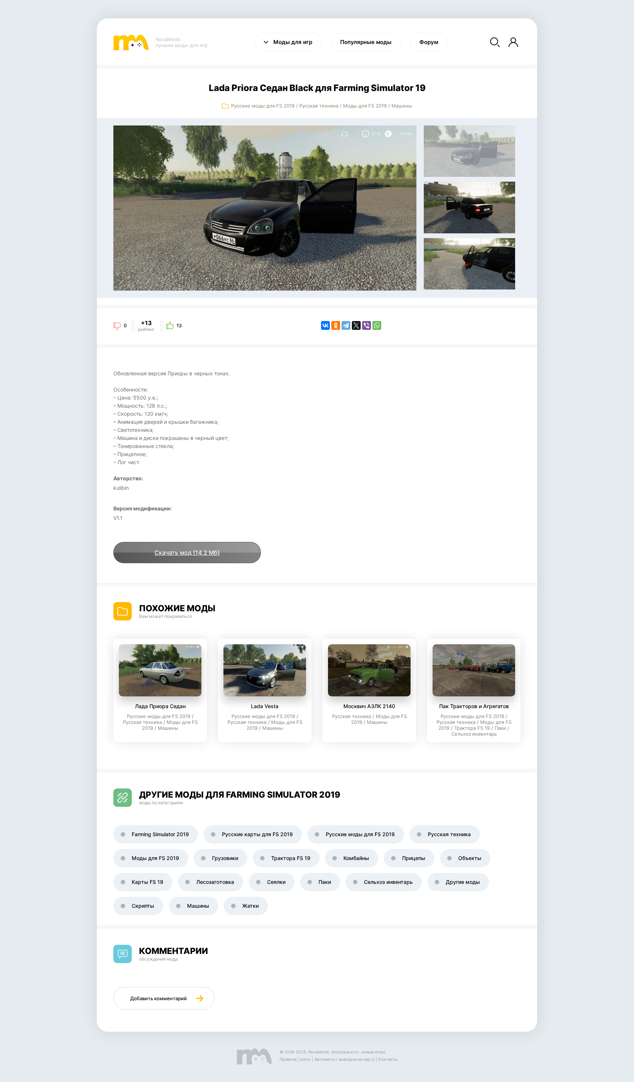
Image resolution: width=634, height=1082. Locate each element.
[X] (356, 325)
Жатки (250, 906)
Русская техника (318, 106)
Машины (401, 106)
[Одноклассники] (335, 325)
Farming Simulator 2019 (160, 834)
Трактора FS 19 (290, 858)
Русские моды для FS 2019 (263, 106)
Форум (428, 42)
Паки (324, 882)
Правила (288, 1059)
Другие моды (463, 882)
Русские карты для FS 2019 (257, 834)
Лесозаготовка (215, 882)
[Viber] (366, 325)
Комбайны (356, 858)
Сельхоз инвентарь (388, 882)
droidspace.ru (344, 1051)
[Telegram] (346, 325)
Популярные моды (365, 42)
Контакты (387, 1059)
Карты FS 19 (147, 882)
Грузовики (225, 858)
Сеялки (276, 882)
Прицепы (413, 858)
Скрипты (143, 906)
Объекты (469, 858)
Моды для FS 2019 (365, 106)
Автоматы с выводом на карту (344, 1059)
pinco (305, 1059)
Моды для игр (292, 42)
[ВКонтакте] (325, 325)
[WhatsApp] (376, 325)
